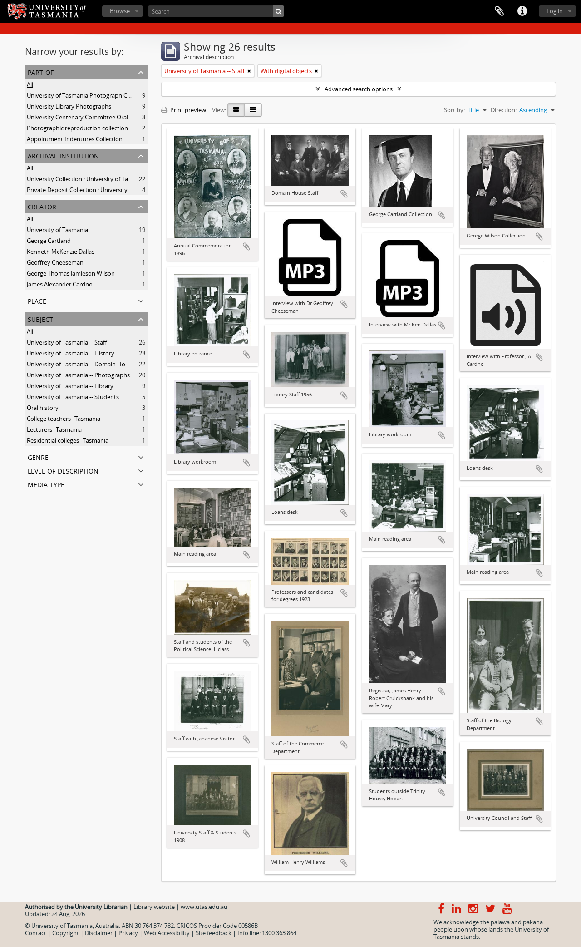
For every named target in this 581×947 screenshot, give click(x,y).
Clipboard (499, 11)
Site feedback (213, 933)
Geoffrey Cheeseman (55, 262)
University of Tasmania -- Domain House (81, 364)
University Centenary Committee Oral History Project (98, 117)
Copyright (65, 933)
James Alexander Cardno (60, 284)
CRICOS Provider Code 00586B (217, 926)
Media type (46, 484)
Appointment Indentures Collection (75, 139)
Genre (38, 456)
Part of (41, 71)
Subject (40, 318)
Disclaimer (99, 933)
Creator (42, 206)
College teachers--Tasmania (63, 418)
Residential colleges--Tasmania (67, 440)
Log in (555, 11)
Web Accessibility (167, 933)
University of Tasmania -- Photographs (78, 375)
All (30, 84)
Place (37, 300)
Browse (120, 11)
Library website (154, 907)
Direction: (504, 110)
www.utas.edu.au (204, 907)
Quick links (522, 11)
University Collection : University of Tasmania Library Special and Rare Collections (135, 179)
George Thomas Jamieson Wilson (71, 273)
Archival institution (63, 155)
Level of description (63, 470)
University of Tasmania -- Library (70, 386)
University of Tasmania (57, 230)
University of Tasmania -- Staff (67, 342)
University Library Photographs (69, 106)
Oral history (43, 408)
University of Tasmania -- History (70, 353)
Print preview (187, 110)
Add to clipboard (246, 246)
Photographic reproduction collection (77, 128)
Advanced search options (359, 89)
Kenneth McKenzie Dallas (60, 251)
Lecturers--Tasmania (54, 429)
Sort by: (454, 110)
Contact (35, 933)
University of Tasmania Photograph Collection (88, 95)
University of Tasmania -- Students (73, 397)
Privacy (128, 933)
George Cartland (49, 241)
